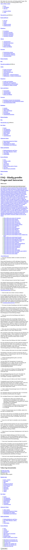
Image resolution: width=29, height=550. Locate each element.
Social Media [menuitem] (6, 154)
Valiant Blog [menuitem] (6, 153)
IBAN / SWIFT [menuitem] (6, 479)
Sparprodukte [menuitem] (6, 90)
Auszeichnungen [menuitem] (7, 135)
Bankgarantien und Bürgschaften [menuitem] (10, 84)
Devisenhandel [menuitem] (6, 113)
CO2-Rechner (17, 190)
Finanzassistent (14, 191)
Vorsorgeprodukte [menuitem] (7, 56)
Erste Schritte (24, 194)
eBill (20, 193)
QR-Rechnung (14, 205)
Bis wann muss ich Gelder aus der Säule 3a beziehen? (14, 379)
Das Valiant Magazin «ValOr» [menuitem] (10, 151)
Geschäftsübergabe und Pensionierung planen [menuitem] (13, 101)
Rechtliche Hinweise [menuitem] (8, 485)
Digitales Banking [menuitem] (4, 58)
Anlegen (9, 187)
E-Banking (3, 191)
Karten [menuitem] (4, 23)
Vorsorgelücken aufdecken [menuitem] (9, 54)
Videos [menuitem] (4, 491)
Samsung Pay (11, 204)
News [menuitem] (4, 159)
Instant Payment (13, 201)
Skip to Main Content (5, 3)
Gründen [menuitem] (5, 108)
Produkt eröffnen (7, 11)
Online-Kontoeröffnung (6, 205)
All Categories (4, 187)
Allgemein (8, 191)
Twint (8, 212)
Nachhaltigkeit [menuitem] (6, 131)
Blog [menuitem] (1, 61)
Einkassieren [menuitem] (6, 73)
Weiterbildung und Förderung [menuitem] (10, 145)
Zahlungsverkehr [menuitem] (7, 24)
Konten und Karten (22, 191)
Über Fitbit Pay (21, 195)
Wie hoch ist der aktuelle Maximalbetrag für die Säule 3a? (15, 456)
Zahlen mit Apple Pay (22, 189)
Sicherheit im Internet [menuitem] (8, 483)
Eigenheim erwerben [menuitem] (8, 32)
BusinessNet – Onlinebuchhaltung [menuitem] (11, 74)
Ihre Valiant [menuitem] (3, 125)
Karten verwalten (5, 195)
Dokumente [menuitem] (6, 488)
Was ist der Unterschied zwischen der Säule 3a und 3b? (14, 441)
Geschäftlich (6, 7)
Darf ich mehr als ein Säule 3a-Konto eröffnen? (12, 292)
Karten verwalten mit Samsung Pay (20, 208)
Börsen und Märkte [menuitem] (7, 46)
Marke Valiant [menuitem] (6, 133)
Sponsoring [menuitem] (5, 134)
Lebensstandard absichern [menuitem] (9, 53)
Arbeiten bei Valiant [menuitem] (5, 138)
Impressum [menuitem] (5, 487)
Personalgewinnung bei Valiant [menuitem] (10, 141)
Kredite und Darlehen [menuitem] (8, 81)
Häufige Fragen (17, 200)
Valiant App (12, 212)
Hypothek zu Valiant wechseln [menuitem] (10, 85)
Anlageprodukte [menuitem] (7, 45)
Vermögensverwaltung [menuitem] (8, 42)
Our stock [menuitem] (5, 167)
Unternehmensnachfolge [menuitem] (8, 114)
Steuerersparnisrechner (6, 290)
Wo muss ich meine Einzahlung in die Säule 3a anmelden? (15, 305)
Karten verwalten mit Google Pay (13, 199)
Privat (4, 6)
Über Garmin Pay (8, 198)
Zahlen (17, 214)
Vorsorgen (3, 186)
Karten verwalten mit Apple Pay (10, 189)
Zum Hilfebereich (5, 256)
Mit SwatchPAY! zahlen (20, 210)
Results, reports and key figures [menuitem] (10, 166)
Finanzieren (13, 194)
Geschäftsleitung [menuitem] (7, 130)
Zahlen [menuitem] (2, 66)
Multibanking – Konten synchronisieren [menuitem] (12, 75)
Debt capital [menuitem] (6, 164)
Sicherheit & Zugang (18, 213)
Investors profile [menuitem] (7, 161)
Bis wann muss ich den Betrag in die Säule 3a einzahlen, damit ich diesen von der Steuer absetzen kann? (14, 329)
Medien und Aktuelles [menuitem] (5, 147)
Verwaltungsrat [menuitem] (6, 129)
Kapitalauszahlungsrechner (9, 302)
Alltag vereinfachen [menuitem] (7, 110)
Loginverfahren (20, 201)
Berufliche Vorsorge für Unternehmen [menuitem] (11, 100)
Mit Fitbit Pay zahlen (13, 195)
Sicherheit (3, 193)
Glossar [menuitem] (5, 490)
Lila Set (21, 214)
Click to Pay (11, 190)
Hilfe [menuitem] (4, 482)
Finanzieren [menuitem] (3, 28)
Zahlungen (16, 193)
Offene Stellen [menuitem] (6, 142)
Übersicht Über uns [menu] (4, 122)
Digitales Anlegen (24, 190)
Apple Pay (13, 187)
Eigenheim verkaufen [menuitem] (8, 36)
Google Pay (14, 198)
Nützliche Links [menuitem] (4, 477)
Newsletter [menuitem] (5, 481)
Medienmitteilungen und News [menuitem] (10, 150)
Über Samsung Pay (16, 209)
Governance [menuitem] (6, 163)
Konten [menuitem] (5, 21)
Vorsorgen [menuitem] (3, 49)
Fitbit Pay (18, 194)
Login (4, 12)
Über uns (5, 8)
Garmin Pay (3, 196)
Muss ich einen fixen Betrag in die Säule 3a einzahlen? (14, 340)
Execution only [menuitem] (6, 44)
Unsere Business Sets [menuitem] (8, 72)
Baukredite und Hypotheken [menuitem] (9, 82)
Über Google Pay (10, 200)
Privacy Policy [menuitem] (6, 486)
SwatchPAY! (17, 204)
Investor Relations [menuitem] (4, 157)
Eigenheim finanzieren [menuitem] (8, 33)
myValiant (23, 204)
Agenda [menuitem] (5, 162)
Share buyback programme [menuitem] (9, 168)
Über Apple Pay (4, 190)
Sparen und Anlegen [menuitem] (4, 88)
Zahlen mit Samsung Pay (6, 209)
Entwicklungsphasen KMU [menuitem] (9, 102)
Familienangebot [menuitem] (7, 25)
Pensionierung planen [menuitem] (8, 52)
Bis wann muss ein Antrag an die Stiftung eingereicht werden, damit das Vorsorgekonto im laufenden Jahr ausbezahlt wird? (13, 370)
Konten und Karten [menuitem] (4, 17)
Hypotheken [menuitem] (6, 31)
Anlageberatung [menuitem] (6, 41)
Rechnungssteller (14, 206)
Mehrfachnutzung (9, 213)
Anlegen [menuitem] (2, 38)
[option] (12, 218)
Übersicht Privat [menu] (4, 15)
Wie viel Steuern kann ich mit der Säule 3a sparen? (13, 280)
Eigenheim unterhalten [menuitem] (8, 34)
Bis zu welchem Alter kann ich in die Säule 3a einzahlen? (15, 350)
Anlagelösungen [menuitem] (7, 92)
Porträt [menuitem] (4, 128)
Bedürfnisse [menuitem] (3, 105)
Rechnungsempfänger (6, 194)
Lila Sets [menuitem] (5, 20)
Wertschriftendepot (9, 193)
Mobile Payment (10, 203)
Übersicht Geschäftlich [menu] (5, 64)
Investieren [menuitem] (5, 112)
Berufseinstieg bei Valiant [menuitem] (9, 143)
